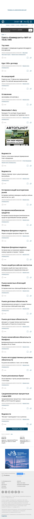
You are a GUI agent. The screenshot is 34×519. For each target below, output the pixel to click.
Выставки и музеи (6, 54)
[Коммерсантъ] (3, 21)
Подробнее (4, 516)
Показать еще (17, 429)
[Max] (19, 492)
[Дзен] (9, 492)
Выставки (25, 53)
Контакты (4, 484)
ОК (30, 30)
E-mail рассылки (21, 486)
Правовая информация (23, 484)
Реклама (4, 486)
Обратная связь (21, 483)
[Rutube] (15, 492)
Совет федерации (27, 161)
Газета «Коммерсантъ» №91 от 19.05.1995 (12, 53)
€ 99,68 (12, 25)
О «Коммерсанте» (6, 481)
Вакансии (4, 487)
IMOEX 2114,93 (23, 25)
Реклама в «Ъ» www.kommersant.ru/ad (17, 10)
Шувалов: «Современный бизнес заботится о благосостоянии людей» (10, 441)
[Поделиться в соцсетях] (31, 58)
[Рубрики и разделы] (31, 21)
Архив (3, 483)
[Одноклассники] (12, 492)
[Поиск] (28, 21)
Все (11, 434)
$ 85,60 (7, 25)
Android (19, 481)
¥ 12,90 (17, 25)
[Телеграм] (3, 492)
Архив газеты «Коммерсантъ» (19, 54)
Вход (25, 21)
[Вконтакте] (6, 492)
